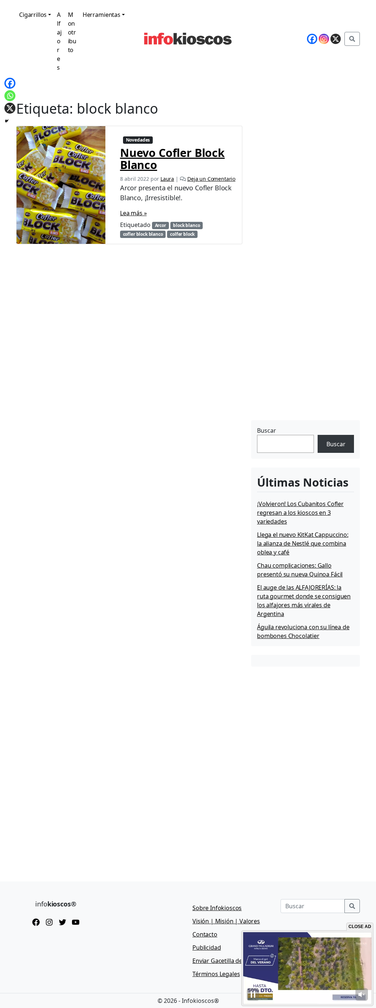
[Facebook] (9, 83)
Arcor (160, 225)
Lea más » (133, 213)
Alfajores (59, 41)
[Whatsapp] (9, 95)
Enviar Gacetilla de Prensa (227, 961)
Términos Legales (216, 974)
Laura (167, 178)
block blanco (186, 225)
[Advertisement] (306, 372)
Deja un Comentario (211, 178)
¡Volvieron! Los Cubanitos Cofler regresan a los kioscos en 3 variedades (300, 512)
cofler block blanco (143, 234)
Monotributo (72, 32)
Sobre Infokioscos (217, 908)
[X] (9, 108)
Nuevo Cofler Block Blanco (172, 158)
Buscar (266, 430)
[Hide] (7, 121)
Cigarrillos (33, 15)
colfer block (182, 234)
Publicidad (206, 947)
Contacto (204, 934)
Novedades (138, 140)
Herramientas (101, 15)
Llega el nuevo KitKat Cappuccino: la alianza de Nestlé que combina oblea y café (302, 543)
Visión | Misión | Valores (226, 921)
